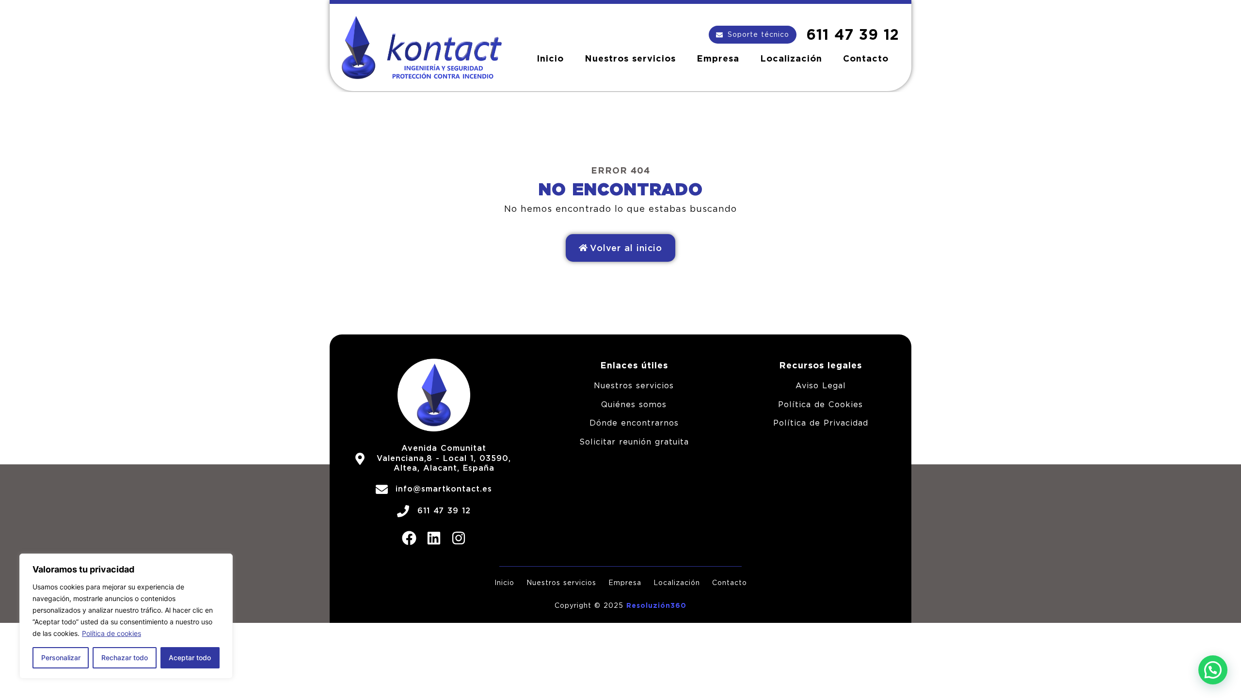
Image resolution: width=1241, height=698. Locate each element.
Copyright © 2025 (590, 605)
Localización (791, 58)
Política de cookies (111, 633)
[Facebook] (409, 538)
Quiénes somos (634, 404)
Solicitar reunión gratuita (634, 441)
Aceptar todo (190, 657)
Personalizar (60, 657)
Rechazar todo (124, 657)
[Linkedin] (434, 538)
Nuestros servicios (630, 58)
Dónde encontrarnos (634, 423)
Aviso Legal (821, 385)
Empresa (718, 58)
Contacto (866, 58)
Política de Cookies (820, 404)
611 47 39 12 (852, 34)
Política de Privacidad (820, 423)
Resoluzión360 (656, 605)
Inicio (550, 58)
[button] (1212, 669)
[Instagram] (458, 538)
